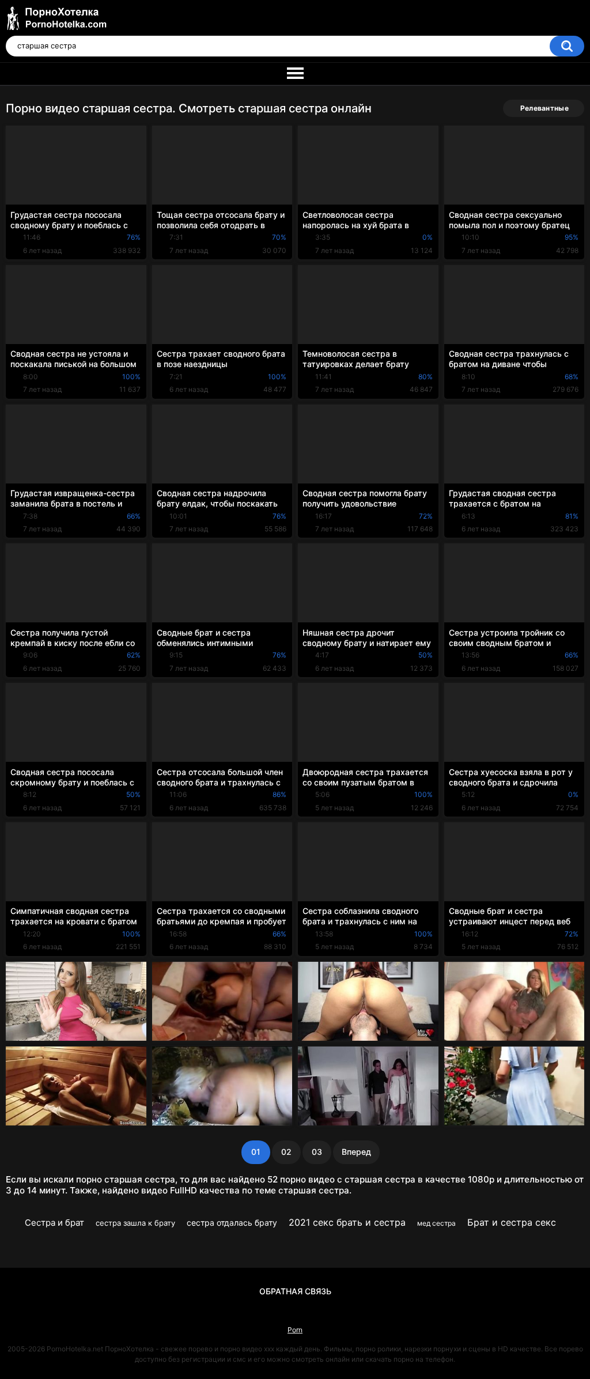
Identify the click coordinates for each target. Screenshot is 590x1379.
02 (286, 1152)
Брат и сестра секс (511, 1222)
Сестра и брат (54, 1222)
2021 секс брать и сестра (347, 1222)
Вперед (356, 1152)
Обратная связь (295, 1291)
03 (317, 1152)
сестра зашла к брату (135, 1222)
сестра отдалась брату (232, 1222)
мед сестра (436, 1223)
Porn (295, 1329)
